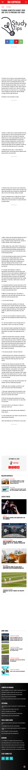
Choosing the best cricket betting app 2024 (13, 591)
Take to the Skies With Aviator (8, 711)
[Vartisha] (11, 462)
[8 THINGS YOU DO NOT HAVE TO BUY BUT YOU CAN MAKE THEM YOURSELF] (5, 489)
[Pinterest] (16, 41)
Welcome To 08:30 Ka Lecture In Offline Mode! (17, 660)
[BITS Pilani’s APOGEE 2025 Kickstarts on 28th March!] (14, 506)
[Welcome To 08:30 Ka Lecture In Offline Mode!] (5, 660)
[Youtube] (18, 467)
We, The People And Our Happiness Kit (10, 733)
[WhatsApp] (21, 41)
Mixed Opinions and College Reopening (10, 715)
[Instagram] (12, 467)
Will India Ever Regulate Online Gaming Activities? (12, 742)
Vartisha (15, 463)
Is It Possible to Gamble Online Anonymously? (12, 740)
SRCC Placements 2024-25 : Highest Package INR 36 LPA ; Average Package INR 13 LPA (14, 543)
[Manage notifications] (24, 767)
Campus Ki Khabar (8, 540)
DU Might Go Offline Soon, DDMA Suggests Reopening (13, 698)
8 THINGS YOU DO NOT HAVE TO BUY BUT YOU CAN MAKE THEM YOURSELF (18, 489)
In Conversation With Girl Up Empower (10, 726)
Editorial (8, 7)
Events (5, 516)
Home (2, 7)
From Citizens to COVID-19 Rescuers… (9, 731)
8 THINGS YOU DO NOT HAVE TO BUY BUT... (10, 709)
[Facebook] (7, 41)
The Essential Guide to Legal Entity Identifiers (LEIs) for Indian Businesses (17, 482)
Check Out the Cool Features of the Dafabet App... (13, 747)
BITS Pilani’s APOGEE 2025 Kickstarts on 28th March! (14, 518)
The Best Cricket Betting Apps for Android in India (13, 749)
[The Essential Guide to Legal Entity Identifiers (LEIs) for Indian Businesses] (5, 481)
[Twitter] (12, 41)
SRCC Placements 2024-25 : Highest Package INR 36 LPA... (14, 690)
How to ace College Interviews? (17, 671)
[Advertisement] (14, 61)
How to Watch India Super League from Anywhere (12, 745)
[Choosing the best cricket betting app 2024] (14, 579)
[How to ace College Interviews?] (5, 670)
